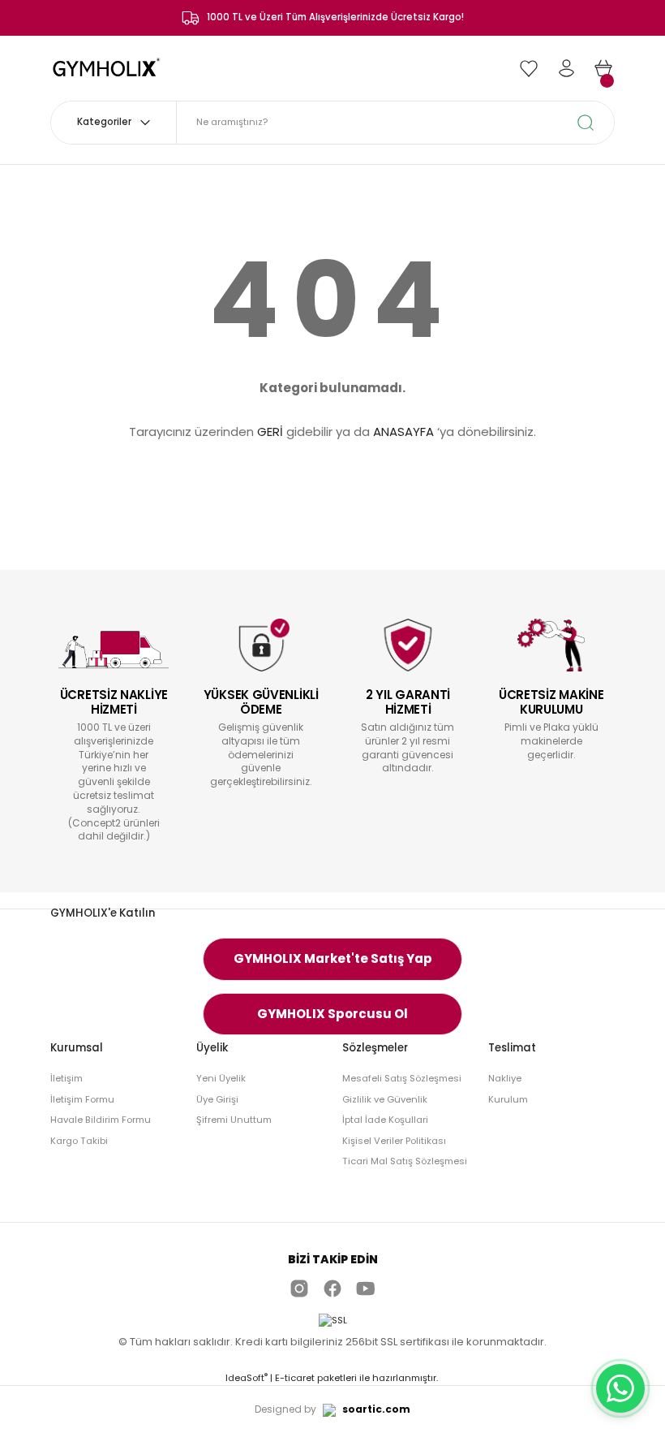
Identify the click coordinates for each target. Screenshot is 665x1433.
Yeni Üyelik (221, 1078)
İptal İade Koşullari (385, 1119)
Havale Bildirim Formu (100, 1119)
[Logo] (107, 67)
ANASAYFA (403, 431)
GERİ (270, 431)
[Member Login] (566, 68)
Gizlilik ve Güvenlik (384, 1099)
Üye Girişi (217, 1099)
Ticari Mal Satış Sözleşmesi (404, 1161)
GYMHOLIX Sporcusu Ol (332, 1013)
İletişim (66, 1078)
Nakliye (504, 1078)
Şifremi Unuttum (234, 1119)
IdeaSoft (246, 1377)
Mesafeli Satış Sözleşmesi (401, 1078)
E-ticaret (295, 1377)
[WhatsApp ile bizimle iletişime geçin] (620, 1388)
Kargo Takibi (79, 1140)
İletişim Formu (82, 1099)
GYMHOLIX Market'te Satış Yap (333, 958)
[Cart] (603, 68)
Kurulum (508, 1099)
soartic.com (376, 1409)
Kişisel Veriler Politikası (394, 1140)
